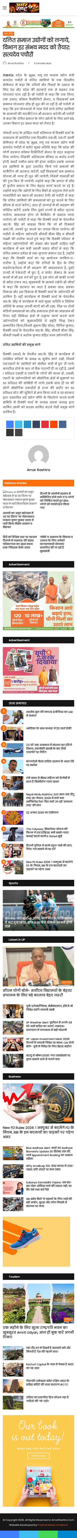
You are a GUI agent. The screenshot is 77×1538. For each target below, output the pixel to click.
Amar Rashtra (16, 63)
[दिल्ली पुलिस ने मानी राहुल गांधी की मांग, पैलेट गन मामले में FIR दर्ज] (13, 851)
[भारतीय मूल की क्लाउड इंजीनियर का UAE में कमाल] (13, 717)
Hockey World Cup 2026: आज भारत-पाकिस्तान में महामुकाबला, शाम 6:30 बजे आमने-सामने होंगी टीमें (38, 922)
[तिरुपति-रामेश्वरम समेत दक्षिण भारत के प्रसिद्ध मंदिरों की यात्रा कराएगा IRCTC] (13, 1386)
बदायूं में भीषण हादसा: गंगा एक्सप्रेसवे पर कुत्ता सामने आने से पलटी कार (48, 1057)
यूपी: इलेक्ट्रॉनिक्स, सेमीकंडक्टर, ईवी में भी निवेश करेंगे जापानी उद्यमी (49, 1008)
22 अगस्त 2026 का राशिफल (42, 812)
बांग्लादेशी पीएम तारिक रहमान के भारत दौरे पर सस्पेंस (50, 763)
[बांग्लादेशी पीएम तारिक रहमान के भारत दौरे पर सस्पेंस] (13, 767)
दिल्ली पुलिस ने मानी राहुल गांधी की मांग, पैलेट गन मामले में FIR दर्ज (49, 847)
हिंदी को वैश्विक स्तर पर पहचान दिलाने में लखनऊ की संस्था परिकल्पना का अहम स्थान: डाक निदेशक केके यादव (20, 542)
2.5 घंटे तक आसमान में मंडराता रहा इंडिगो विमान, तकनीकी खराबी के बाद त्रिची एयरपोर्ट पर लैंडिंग (49, 748)
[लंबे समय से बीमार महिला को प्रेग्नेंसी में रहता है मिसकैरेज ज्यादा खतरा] (13, 783)
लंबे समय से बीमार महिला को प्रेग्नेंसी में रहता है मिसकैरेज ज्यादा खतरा (48, 779)
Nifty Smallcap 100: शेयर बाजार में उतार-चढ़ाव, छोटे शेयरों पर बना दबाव (50, 1167)
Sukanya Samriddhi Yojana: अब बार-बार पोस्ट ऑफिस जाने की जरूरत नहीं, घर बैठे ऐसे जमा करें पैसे (49, 1186)
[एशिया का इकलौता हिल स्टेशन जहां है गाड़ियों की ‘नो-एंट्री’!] (13, 1403)
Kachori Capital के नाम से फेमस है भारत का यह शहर (49, 1366)
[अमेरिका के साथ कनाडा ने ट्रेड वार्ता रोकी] (13, 734)
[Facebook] (10, 424)
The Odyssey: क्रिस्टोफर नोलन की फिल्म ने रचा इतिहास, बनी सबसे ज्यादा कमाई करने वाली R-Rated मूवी (47, 832)
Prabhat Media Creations (53, 1525)
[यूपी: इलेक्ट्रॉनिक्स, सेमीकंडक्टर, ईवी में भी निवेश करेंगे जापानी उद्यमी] (13, 1011)
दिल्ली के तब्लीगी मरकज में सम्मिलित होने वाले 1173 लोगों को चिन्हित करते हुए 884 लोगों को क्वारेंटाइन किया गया (57, 501)
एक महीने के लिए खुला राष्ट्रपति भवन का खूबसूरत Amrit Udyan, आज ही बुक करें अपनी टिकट (38, 1332)
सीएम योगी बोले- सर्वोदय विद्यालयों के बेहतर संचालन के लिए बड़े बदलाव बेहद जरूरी (37, 992)
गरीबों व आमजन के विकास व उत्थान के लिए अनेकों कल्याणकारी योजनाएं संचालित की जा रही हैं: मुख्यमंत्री (56, 544)
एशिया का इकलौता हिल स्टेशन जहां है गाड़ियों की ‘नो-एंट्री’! (47, 1399)
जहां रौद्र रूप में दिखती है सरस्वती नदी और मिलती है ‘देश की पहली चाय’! (48, 1349)
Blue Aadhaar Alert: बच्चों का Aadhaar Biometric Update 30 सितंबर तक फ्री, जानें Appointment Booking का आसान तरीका (49, 1153)
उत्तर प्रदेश (8, 33)
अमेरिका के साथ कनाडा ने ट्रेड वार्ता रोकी (48, 728)
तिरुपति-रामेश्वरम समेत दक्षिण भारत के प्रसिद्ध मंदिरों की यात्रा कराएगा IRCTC (47, 1382)
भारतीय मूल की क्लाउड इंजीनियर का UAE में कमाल (49, 713)
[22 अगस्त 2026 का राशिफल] (13, 818)
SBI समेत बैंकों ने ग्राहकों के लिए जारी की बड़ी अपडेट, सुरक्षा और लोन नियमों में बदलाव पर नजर (49, 1202)
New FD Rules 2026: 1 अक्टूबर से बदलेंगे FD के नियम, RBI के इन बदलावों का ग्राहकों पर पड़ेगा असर (49, 865)
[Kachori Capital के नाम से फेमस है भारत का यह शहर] (13, 1370)
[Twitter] (18, 424)
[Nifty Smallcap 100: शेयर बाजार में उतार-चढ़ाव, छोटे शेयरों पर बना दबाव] (13, 1171)
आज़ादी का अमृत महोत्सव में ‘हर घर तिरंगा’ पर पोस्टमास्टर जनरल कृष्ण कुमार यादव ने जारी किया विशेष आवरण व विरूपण (18, 520)
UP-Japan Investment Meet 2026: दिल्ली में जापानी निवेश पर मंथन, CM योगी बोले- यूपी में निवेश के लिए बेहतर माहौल (50, 1042)
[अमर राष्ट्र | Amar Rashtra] (24, 8)
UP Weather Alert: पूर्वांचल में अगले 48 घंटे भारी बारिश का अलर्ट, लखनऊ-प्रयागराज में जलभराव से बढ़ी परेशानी (49, 1026)
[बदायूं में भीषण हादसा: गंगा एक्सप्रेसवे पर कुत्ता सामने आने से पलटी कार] (13, 1061)
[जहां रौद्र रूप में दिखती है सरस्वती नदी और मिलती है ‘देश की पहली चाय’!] (13, 1353)
